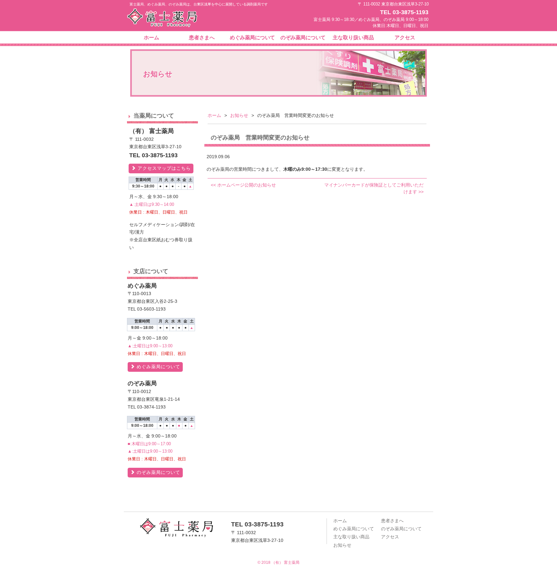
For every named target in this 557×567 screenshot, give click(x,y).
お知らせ (239, 115)
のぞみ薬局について (303, 37)
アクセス (405, 37)
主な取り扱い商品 (353, 37)
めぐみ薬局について (252, 37)
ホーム (151, 37)
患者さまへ (202, 37)
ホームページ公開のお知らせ (243, 184)
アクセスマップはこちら (163, 168)
